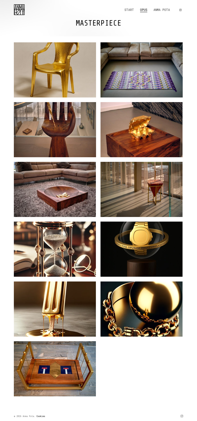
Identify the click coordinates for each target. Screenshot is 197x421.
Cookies (40, 416)
